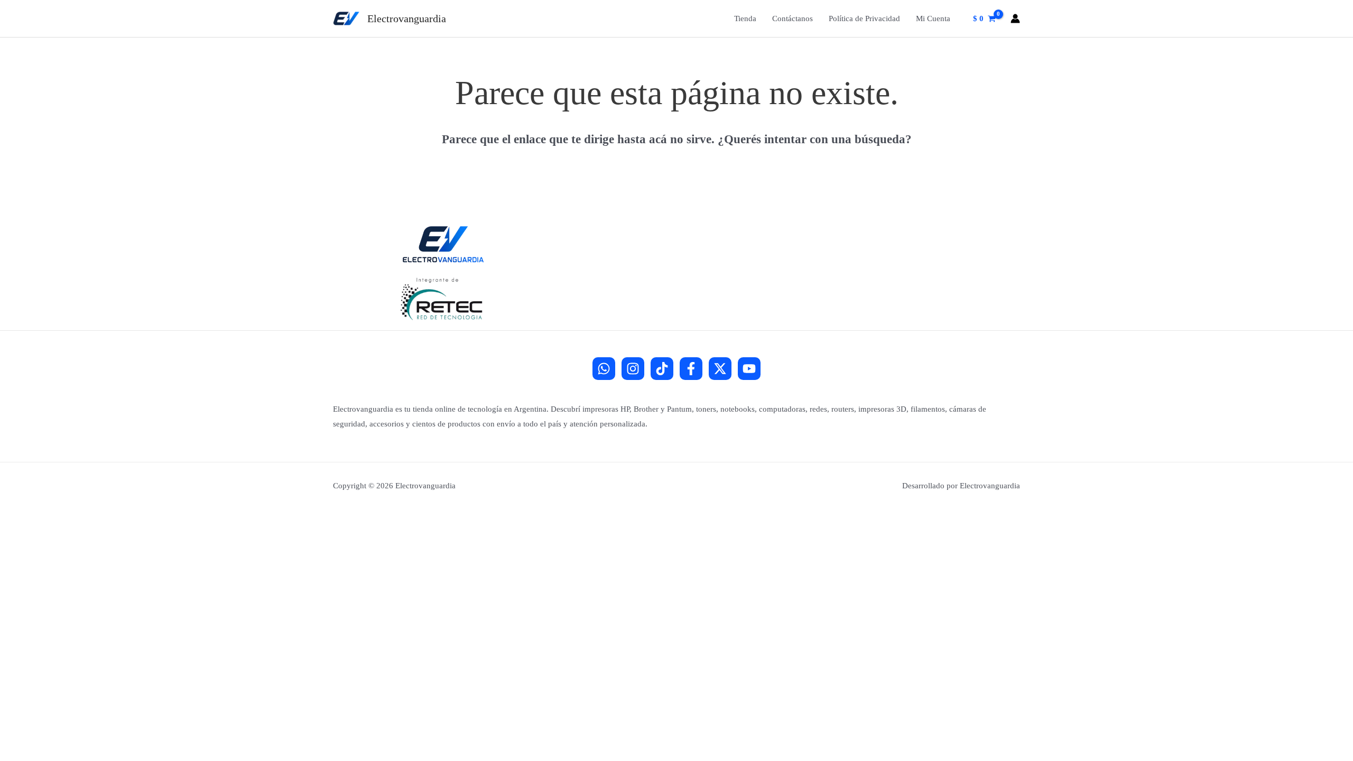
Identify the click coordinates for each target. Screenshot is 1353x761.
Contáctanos (792, 18)
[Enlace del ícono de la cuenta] (1015, 18)
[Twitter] (720, 368)
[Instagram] (633, 368)
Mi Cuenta (933, 18)
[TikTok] (662, 368)
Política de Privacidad (864, 18)
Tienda (745, 18)
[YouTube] (749, 368)
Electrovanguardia (406, 18)
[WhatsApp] (603, 368)
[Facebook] (691, 368)
